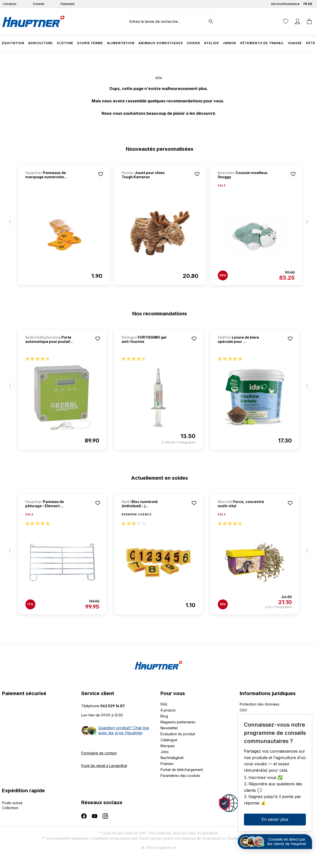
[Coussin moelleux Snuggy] (256, 233)
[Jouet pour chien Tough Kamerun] (160, 233)
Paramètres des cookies (180, 775)
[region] (158, 223)
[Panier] (309, 21)
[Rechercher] (213, 21)
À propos (168, 710)
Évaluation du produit (177, 734)
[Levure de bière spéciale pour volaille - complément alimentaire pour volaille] (254, 397)
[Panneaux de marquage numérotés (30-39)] (63, 233)
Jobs (164, 752)
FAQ (163, 704)
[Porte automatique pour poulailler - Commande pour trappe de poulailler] (62, 397)
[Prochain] (306, 221)
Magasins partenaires (177, 722)
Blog (164, 716)
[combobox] (164, 21)
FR (305, 4)
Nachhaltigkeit (172, 758)
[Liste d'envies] (285, 21)
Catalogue (168, 740)
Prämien (167, 764)
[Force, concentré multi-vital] (254, 562)
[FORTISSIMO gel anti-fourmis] (158, 397)
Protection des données (259, 704)
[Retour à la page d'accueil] (33, 21)
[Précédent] (10, 221)
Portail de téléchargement (181, 769)
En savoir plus (275, 819)
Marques (167, 746)
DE (310, 4)
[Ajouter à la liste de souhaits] (101, 174)
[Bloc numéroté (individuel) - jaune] (158, 562)
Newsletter (169, 728)
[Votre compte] (297, 21)
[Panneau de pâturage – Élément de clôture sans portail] (62, 562)
